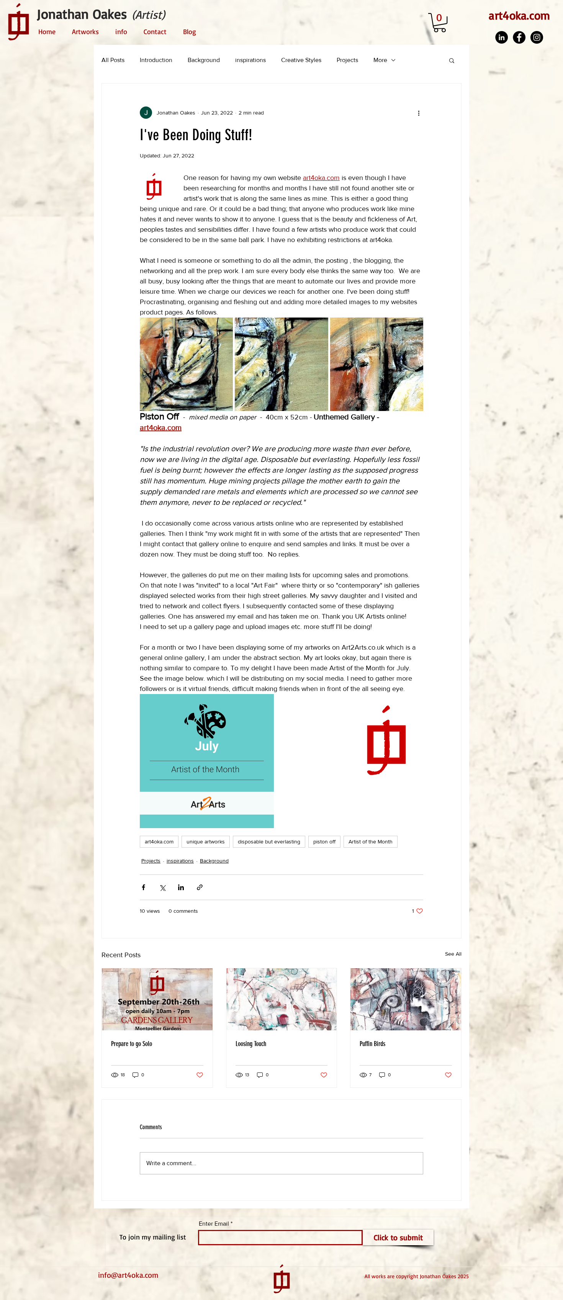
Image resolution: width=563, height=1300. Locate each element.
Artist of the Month (371, 841)
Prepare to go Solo (131, 1044)
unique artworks (206, 841)
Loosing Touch (251, 1044)
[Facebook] (519, 37)
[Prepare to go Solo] (157, 999)
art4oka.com (159, 841)
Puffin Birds (372, 1044)
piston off (324, 841)
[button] (439, 22)
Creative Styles (301, 60)
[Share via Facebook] (143, 887)
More (380, 60)
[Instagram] (536, 37)
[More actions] (418, 112)
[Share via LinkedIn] (181, 887)
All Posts (112, 60)
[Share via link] (199, 887)
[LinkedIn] (501, 37)
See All (453, 954)
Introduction (156, 60)
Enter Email (214, 1224)
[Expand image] (186, 364)
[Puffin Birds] (405, 999)
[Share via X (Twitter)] (162, 887)
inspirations (250, 60)
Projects (347, 60)
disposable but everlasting (269, 841)
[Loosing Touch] (281, 999)
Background (204, 60)
